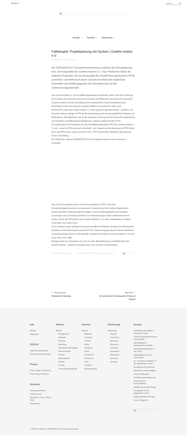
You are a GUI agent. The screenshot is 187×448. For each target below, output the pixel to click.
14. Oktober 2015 (57, 60)
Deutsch (14, 3)
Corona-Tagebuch (141, 400)
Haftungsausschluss (38, 390)
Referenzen (107, 37)
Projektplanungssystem (100, 253)
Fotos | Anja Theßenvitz (39, 374)
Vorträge (113, 362)
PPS (92, 253)
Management (63, 334)
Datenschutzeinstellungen (40, 354)
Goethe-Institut (85, 253)
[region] (93, 174)
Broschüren (89, 358)
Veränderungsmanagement (145, 377)
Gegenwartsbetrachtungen (144, 397)
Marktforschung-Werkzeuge (145, 387)
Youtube (87, 341)
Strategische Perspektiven (144, 367)
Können (85, 331)
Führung (61, 341)
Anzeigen (88, 365)
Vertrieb (61, 355)
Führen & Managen (141, 374)
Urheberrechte (36, 394)
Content (61, 365)
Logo (86, 362)
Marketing (62, 344)
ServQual (110, 253)
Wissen (59, 331)
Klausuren (114, 344)
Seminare (114, 358)
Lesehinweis (35, 403)
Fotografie (88, 348)
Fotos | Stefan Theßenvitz (40, 370)
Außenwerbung (90, 369)
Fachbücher (89, 355)
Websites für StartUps (61, 294)
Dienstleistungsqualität (65, 253)
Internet (61, 362)
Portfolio (91, 37)
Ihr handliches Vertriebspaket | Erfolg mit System (117, 296)
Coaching (114, 348)
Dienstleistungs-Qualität (67, 348)
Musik (86, 351)
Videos (87, 344)
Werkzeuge (112, 331)
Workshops (114, 355)
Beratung (114, 341)
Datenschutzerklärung (39, 351)
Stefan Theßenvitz (70, 60)
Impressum (34, 334)
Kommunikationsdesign (67, 369)
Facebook (88, 337)
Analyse (113, 334)
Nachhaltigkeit (64, 358)
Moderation (114, 351)
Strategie (62, 337)
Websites (88, 334)
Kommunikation (64, 351)
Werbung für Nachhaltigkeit (145, 370)
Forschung (114, 337)
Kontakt (76, 37)
